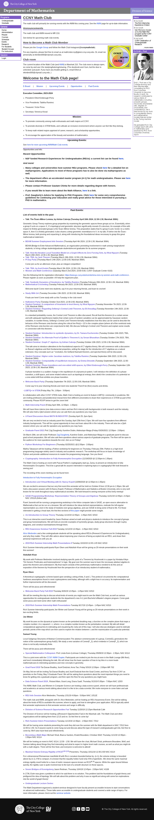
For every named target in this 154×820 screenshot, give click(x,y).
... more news (148, 47)
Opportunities (76, 86)
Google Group (42, 47)
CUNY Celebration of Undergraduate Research (143, 42)
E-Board (26, 86)
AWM (98, 23)
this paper (75, 511)
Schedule (5, 40)
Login (4, 58)
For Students (7, 47)
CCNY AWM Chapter (55, 657)
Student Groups (8, 49)
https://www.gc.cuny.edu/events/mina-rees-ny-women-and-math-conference (97, 275)
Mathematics (29, 10)
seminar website (63, 793)
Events (4, 42)
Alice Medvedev (30, 533)
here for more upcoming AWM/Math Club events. (47, 145)
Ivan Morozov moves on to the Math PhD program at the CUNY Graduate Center (143, 33)
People (4, 35)
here (121, 158)
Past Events (93, 86)
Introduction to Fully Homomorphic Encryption (42, 478)
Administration (7, 32)
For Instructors (7, 51)
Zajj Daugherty (63, 435)
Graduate (5, 23)
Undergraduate (7, 21)
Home (4, 30)
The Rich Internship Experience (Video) (142, 24)
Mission (39, 86)
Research (5, 44)
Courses (5, 37)
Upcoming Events (56, 86)
